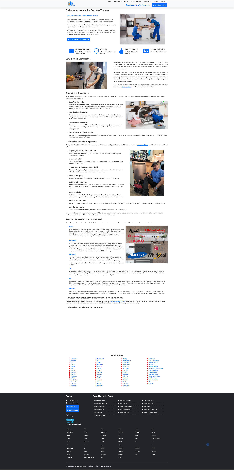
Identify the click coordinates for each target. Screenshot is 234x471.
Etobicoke (73, 385)
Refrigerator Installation (125, 400)
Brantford (73, 374)
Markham (99, 380)
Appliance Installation (100, 415)
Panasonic (137, 451)
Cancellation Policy (92, 466)
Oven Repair (147, 406)
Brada (68, 435)
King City (99, 372)
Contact (164, 1)
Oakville (99, 383)
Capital (136, 435)
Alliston (73, 364)
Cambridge (74, 380)
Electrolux (120, 438)
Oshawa (151, 382)
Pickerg (125, 358)
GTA (98, 360)
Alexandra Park (153, 362)
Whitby (125, 382)
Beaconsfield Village (154, 376)
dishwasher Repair (142, 145)
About (156, 1)
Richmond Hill (127, 360)
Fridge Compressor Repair (150, 412)
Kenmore (154, 445)
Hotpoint (86, 445)
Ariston (136, 429)
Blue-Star (137, 432)
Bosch (71, 226)
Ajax (72, 362)
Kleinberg (99, 376)
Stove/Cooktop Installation (150, 409)
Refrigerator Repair (100, 400)
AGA (102, 429)
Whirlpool (72, 254)
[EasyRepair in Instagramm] (71, 415)
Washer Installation (148, 403)
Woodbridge (126, 364)
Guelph (99, 362)
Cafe (119, 435)
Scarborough (126, 362)
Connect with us (126, 87)
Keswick (99, 370)
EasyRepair (70, 466)
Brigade (86, 435)
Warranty (102, 466)
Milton (98, 382)
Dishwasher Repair (148, 400)
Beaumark (103, 432)
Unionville (125, 374)
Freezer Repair (98, 412)
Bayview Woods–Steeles (156, 368)
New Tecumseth (153, 380)
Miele (85, 451)
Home (109, 1)
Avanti (85, 432)
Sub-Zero (86, 454)
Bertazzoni (103, 435)
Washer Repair (123, 403)
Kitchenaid (70, 448)
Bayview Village (153, 370)
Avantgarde (70, 432)
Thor (136, 454)
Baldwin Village (153, 372)
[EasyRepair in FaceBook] (67, 415)
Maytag (69, 451)
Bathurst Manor (153, 374)
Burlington (74, 376)
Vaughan (125, 378)
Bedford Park (152, 378)
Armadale (151, 364)
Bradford (73, 370)
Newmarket (126, 385)
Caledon (73, 378)
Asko (153, 429)
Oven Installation (99, 409)
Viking (153, 454)
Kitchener (99, 374)
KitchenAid (72, 240)
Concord (73, 382)
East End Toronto (154, 360)
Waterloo (125, 380)
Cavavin (154, 435)
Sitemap (108, 466)
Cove (68, 438)
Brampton (74, 372)
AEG (85, 429)
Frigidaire (86, 441)
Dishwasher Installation (101, 403)
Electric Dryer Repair (100, 406)
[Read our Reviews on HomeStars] (70, 420)
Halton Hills (100, 364)
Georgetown (100, 358)
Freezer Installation (124, 412)
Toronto (125, 372)
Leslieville (125, 383)
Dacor (85, 438)
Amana (120, 429)
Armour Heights (153, 366)
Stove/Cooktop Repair (125, 409)
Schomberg (126, 366)
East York (73, 383)
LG (70, 268)
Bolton (72, 368)
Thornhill (125, 370)
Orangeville (100, 385)
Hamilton (99, 366)
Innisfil (99, 368)
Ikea (102, 445)
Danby (102, 438)
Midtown (73, 360)
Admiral (69, 429)
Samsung (72, 288)
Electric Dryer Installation (126, 406)
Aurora (73, 366)
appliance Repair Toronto (118, 301)
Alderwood (152, 358)
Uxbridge (125, 376)
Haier (153, 441)
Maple (98, 378)
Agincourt (73, 358)
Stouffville (126, 368)
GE (70, 278)
